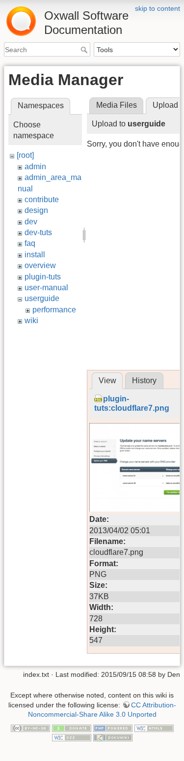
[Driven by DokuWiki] (112, 737)
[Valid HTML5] (154, 727)
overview (40, 265)
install (35, 254)
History (144, 380)
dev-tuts (38, 232)
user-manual (46, 287)
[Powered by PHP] (112, 727)
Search (85, 49)
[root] (25, 155)
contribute (42, 199)
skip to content (157, 8)
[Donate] (71, 727)
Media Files (116, 105)
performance (54, 309)
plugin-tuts (43, 277)
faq (30, 243)
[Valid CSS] (71, 737)
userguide (42, 298)
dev (31, 221)
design (36, 210)
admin (35, 166)
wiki (31, 320)
